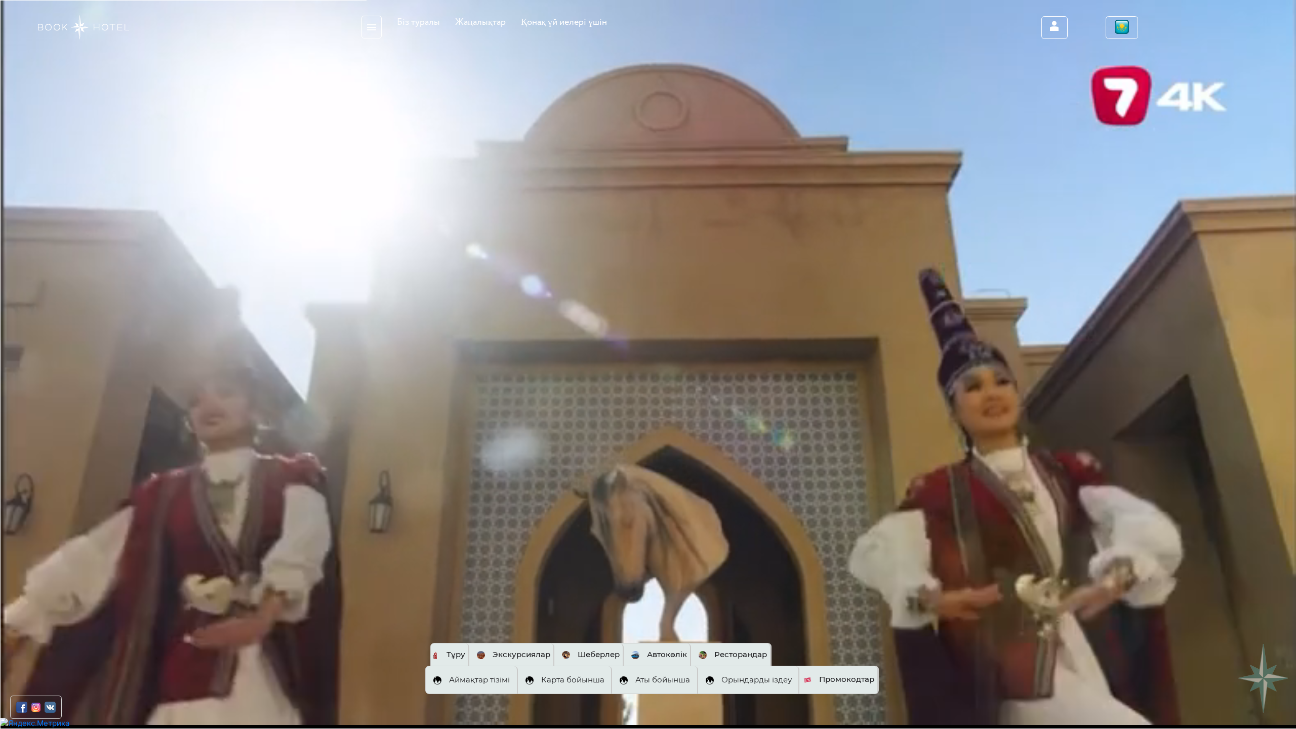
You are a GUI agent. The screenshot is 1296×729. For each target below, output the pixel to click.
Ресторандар (740, 654)
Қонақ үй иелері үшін (564, 22)
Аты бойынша (662, 679)
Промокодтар (846, 679)
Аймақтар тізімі (479, 679)
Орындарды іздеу (756, 679)
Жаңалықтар (480, 22)
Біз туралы (418, 22)
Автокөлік (667, 654)
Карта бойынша (572, 679)
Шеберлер (599, 654)
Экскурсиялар (521, 654)
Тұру (456, 654)
